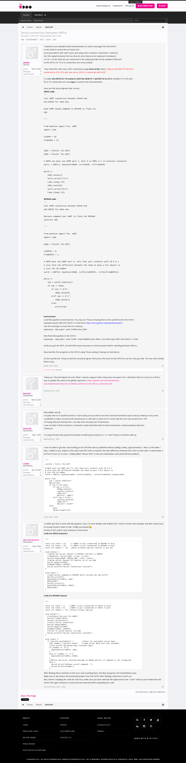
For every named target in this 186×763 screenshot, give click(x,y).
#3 (163, 439)
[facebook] (144, 720)
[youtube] (158, 720)
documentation (32, 39)
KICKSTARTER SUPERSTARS (34, 750)
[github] (151, 726)
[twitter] (151, 720)
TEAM (25, 725)
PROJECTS (129, 6)
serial (48, 39)
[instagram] (144, 726)
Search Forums (26, 21)
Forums (26, 15)
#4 (163, 517)
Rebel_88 (27, 428)
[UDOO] (25, 5)
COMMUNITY (118, 6)
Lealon (26, 463)
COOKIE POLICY (103, 725)
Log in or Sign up (135, 2)
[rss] (137, 720)
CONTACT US (65, 737)
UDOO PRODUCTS (103, 6)
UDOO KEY (35, 36)
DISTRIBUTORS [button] (146, 6)
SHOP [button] (163, 6)
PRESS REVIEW (29, 744)
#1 (163, 366)
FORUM (63, 725)
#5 (163, 687)
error (42, 39)
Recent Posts (38, 21)
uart (54, 39)
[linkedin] (137, 726)
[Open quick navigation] (163, 27)
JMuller (49, 36)
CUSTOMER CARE (67, 731)
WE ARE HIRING (29, 737)
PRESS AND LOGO (30, 731)
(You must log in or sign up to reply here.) (150, 692)
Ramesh (26, 393)
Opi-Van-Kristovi (50, 370)
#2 (163, 391)
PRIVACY (100, 731)
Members (39, 15)
